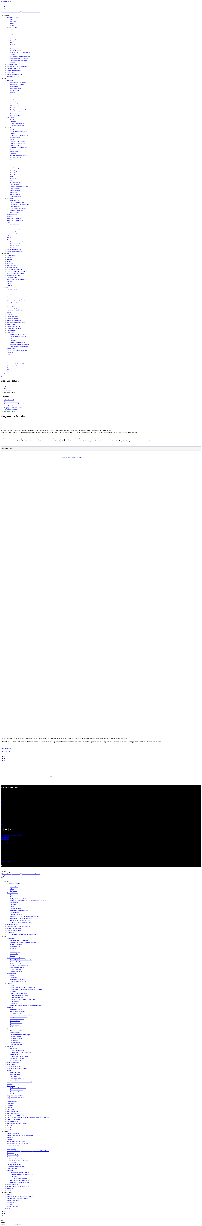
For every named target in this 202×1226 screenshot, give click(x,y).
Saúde (8, 222)
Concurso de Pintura (15, 145)
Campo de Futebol (15, 161)
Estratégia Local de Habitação (18, 110)
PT (8, 2)
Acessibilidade (5, 837)
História (9, 261)
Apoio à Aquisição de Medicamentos (20, 104)
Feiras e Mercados (12, 277)
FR (3, 2)
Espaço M (12, 92)
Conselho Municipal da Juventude (19, 204)
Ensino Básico (13, 192)
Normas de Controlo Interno (17, 47)
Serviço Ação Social (15, 88)
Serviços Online (11, 307)
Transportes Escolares (16, 246)
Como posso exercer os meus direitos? (22, 922)
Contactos (13, 340)
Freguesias (10, 257)
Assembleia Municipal (13, 17)
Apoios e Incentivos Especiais (15, 102)
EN (1, 2)
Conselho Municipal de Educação (19, 186)
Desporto (9, 159)
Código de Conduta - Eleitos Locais (19, 33)
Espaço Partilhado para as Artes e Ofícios (23, 999)
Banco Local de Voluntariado (18, 82)
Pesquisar (4, 876)
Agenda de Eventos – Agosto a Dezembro (23, 987)
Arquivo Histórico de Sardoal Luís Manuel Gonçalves (26, 989)
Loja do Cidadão (11, 324)
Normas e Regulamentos (17, 123)
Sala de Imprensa (11, 372)
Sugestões (10, 352)
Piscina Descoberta (15, 175)
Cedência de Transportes (17, 242)
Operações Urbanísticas (13, 326)
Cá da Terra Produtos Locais (14, 269)
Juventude (10, 198)
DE (5, 2)
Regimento (13, 25)
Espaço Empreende (12, 289)
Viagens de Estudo (15, 212)
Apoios (12, 119)
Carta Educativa (14, 184)
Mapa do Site (5, 843)
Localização (10, 263)
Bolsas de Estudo (14, 106)
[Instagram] (4, 9)
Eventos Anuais (14, 151)
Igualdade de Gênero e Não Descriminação (23, 942)
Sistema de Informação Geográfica (17, 350)
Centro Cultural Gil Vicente (17, 141)
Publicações (10, 72)
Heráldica (9, 259)
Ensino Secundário (15, 194)
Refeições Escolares (15, 116)
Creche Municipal (15, 188)
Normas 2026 (6, 751)
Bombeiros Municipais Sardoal (18, 334)
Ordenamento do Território (14, 328)
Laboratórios (13, 232)
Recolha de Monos (12, 348)
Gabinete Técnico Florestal (17, 342)
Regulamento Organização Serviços (20, 56)
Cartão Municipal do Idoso (17, 108)
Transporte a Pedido (15, 244)
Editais (12, 23)
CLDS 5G (12, 100)
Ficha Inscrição (7, 748)
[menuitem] (9, 400)
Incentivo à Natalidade (16, 112)
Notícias (9, 370)
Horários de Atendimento (14, 320)
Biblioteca (12, 139)
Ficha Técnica (5, 839)
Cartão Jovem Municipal (17, 202)
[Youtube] (4, 7)
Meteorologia (10, 216)
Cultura (9, 127)
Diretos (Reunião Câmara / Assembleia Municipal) (22, 934)
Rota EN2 (9, 281)
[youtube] (6, 829)
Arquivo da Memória (12, 267)
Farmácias (13, 228)
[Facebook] (4, 5)
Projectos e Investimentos (14, 70)
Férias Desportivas (15, 165)
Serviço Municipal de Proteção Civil (19, 344)
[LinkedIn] (4, 758)
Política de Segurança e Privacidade (12, 835)
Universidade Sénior (15, 196)
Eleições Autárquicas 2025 (14, 249)
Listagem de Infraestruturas (17, 169)
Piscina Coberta (14, 173)
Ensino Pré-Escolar (15, 190)
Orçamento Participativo (14, 218)
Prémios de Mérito (15, 114)
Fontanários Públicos (12, 318)
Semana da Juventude (16, 210)
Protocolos (13, 153)
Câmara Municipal (12, 27)
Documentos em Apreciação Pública (17, 66)
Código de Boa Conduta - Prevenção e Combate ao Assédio (28, 901)
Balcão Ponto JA (14, 200)
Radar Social (13, 98)
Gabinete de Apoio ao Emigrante (16, 299)
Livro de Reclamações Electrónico (16, 322)
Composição (13, 21)
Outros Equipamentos (16, 171)
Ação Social (10, 80)
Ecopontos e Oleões (12, 316)
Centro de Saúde (14, 224)
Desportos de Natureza (16, 163)
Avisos (11, 31)
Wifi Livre (9, 285)
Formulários (13, 121)
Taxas (8, 354)
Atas (11, 19)
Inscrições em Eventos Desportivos (19, 167)
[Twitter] (4, 760)
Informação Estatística (13, 68)
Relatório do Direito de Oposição (19, 58)
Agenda (12, 129)
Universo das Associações (17, 125)
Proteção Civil (11, 332)
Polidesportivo (14, 177)
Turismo (9, 283)
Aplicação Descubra (12, 265)
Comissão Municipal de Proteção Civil (21, 1174)
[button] (101, 448)
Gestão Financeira (15, 45)
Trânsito (9, 238)
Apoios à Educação (15, 183)
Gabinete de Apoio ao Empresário (16, 301)
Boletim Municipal (12, 64)
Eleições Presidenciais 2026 (14, 251)
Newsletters (10, 368)
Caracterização (11, 255)
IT (6, 2)
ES (10, 2)
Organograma (14, 49)
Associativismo (11, 118)
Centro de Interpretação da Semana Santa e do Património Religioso (28, 1117)
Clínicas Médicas (14, 226)
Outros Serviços (11, 330)
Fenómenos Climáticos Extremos (19, 346)
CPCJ (11, 94)
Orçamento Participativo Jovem (16, 220)
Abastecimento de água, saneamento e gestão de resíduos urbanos (16, 311)
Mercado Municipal (12, 214)
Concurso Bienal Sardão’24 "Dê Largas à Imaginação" (26, 1005)
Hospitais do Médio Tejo (16, 230)
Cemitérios (10, 314)
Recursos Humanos (15, 51)
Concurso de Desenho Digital (18, 143)
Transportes (10, 240)
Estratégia (9, 295)
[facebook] (2, 829)
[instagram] (10, 829)
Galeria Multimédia (12, 366)
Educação (9, 181)
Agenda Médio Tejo (8, 861)
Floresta (9, 297)
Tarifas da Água (14, 96)
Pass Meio (12, 248)
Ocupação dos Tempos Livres (18, 208)
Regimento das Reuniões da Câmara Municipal (24, 916)
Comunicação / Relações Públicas (16, 364)
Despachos (13, 41)
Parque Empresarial (12, 303)
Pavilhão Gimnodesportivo (17, 179)
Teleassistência (14, 90)
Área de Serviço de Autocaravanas (16, 279)
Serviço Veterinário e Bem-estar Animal (19, 1082)
